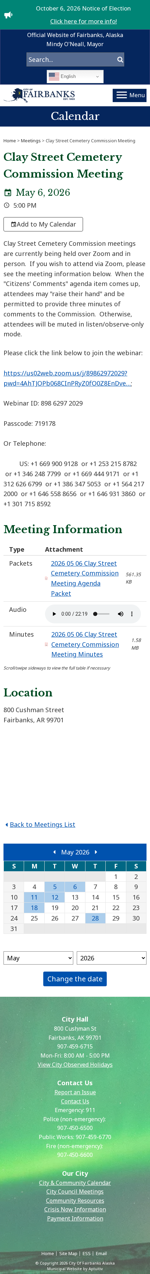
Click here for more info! (83, 21)
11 (34, 897)
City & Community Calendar (75, 1183)
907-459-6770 (93, 1137)
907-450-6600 (75, 1155)
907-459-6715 (75, 1046)
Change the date (75, 978)
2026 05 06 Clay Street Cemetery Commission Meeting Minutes (85, 644)
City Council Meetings (75, 1191)
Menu (137, 95)
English (67, 76)
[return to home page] (39, 95)
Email (101, 1253)
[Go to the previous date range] (54, 852)
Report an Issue (75, 1092)
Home (9, 140)
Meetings (31, 140)
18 (34, 907)
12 (54, 897)
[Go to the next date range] (96, 852)
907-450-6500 (75, 1128)
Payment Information (75, 1218)
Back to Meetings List (42, 824)
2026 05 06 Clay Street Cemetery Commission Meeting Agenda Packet (85, 578)
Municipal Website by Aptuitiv (75, 1269)
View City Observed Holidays (75, 1064)
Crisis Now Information (75, 1209)
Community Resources (75, 1200)
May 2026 (75, 852)
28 (95, 918)
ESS (87, 1253)
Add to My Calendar (46, 224)
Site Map (68, 1253)
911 (90, 1110)
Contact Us (75, 1101)
